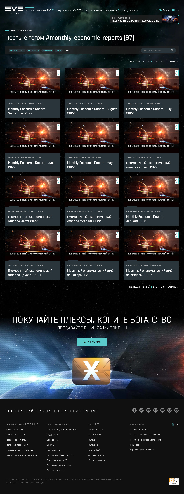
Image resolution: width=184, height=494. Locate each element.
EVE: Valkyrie (94, 435)
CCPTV (58, 50)
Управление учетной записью (61, 430)
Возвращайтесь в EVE (57, 460)
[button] (164, 10)
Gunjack (92, 440)
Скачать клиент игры (15, 435)
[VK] (176, 410)
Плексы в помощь (55, 470)
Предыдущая (134, 61)
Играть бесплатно (14, 430)
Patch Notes (33, 50)
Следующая (173, 61)
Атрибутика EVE (96, 455)
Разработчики (53, 450)
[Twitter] (141, 410)
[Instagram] (169, 410)
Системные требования (16, 445)
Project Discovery (96, 460)
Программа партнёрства (59, 465)
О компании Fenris (139, 430)
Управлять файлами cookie (142, 449)
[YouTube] (148, 410)
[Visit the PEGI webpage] (174, 481)
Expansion (47, 50)
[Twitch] (155, 410)
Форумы (51, 445)
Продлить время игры (15, 440)
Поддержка (52, 435)
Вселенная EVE (95, 430)
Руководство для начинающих (19, 450)
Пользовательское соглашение (145, 435)
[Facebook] (134, 410)
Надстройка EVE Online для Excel (21, 455)
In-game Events (17, 50)
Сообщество (53, 440)
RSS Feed (134, 445)
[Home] (14, 13)
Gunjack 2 (93, 445)
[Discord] (162, 410)
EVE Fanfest (94, 450)
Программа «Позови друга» (60, 455)
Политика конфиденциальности (145, 440)
